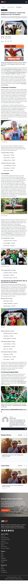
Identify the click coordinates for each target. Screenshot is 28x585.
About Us (3, 536)
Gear (2, 553)
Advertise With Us (5, 537)
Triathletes (3, 558)
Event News (18, 7)
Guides (2, 562)
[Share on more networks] (11, 41)
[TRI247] (3, 1)
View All (20, 435)
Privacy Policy (4, 546)
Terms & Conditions (5, 548)
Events (2, 556)
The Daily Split (4, 572)
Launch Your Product (5, 539)
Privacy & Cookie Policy (12, 577)
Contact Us (3, 541)
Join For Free (5, 510)
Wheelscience (9, 233)
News (2, 555)
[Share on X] (8, 41)
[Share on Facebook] (5, 41)
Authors (2, 544)
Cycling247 (3, 570)
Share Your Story (4, 543)
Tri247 (2, 567)
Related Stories (6, 435)
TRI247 (3, 7)
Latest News (5, 465)
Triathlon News (10, 7)
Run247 (2, 568)
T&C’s (19, 577)
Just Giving (23, 383)
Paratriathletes (4, 560)
